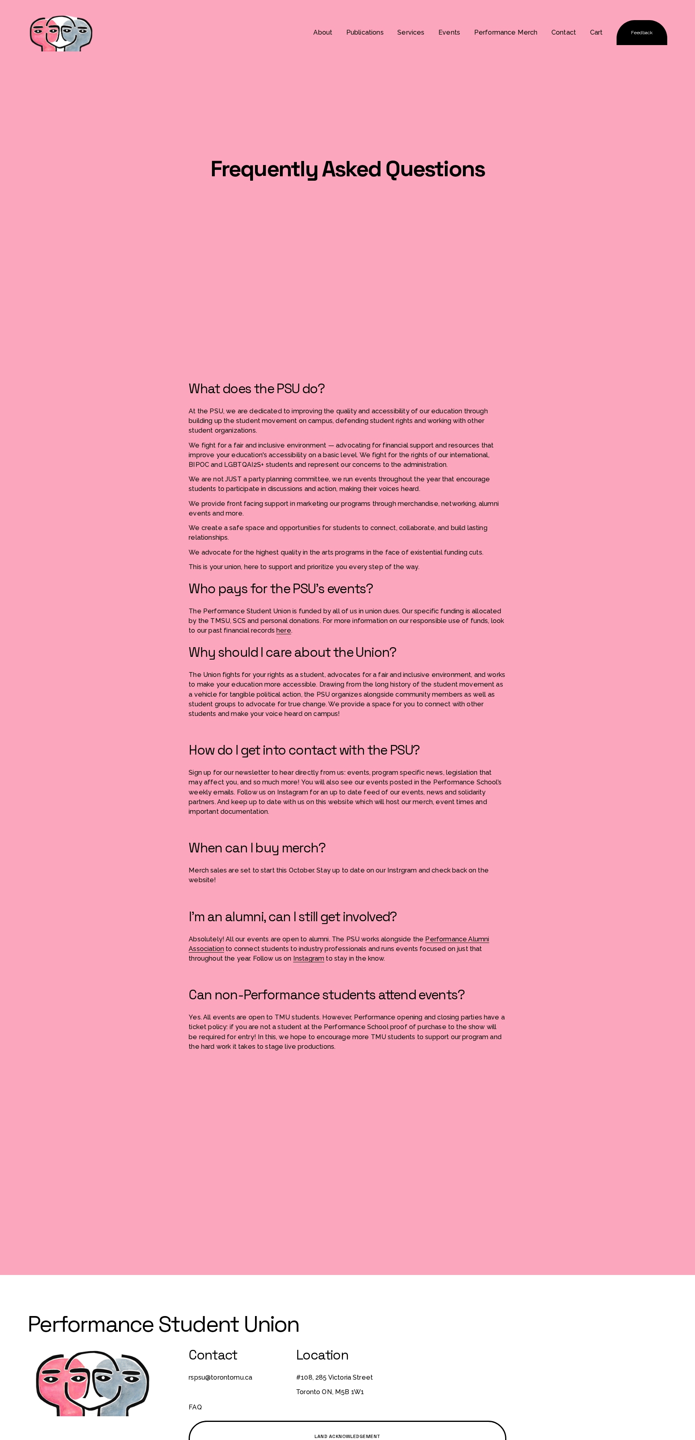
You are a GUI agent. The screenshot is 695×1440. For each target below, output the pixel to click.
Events (449, 32)
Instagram (308, 958)
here (283, 630)
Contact (563, 32)
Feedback (642, 32)
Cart (596, 32)
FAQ (195, 1407)
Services (410, 32)
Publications (365, 32)
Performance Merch (506, 32)
